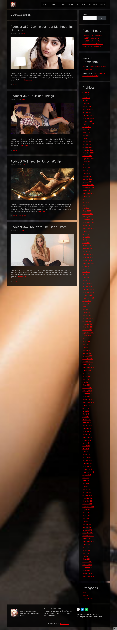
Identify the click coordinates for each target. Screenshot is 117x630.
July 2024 (85, 164)
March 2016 (86, 454)
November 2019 (88, 327)
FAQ (77, 4)
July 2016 (85, 443)
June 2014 (86, 515)
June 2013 (86, 550)
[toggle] (115, 628)
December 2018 (87, 359)
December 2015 (87, 463)
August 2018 (86, 370)
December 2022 (88, 220)
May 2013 (85, 553)
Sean (84, 66)
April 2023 (86, 208)
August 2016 (86, 440)
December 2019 (87, 324)
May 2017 (85, 414)
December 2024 (88, 150)
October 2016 (87, 434)
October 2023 (87, 191)
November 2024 (88, 153)
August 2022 (86, 231)
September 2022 (88, 228)
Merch (84, 4)
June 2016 (86, 446)
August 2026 (86, 92)
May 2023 (85, 205)
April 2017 (85, 417)
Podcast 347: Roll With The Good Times (39, 227)
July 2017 (85, 408)
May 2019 (85, 344)
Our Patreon (93, 4)
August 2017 (86, 405)
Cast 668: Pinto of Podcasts (92, 35)
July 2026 (85, 95)
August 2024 (86, 162)
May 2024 (85, 170)
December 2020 (88, 289)
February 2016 (87, 457)
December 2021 (87, 254)
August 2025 (86, 127)
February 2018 (87, 388)
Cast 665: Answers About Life (92, 44)
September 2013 (88, 541)
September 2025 (88, 124)
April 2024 (86, 173)
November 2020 (88, 292)
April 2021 (85, 278)
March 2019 (86, 350)
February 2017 (87, 423)
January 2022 (87, 251)
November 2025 (88, 118)
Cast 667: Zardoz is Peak (91, 38)
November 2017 (87, 396)
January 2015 (87, 495)
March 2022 (86, 246)
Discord (102, 4)
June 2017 (86, 411)
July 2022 (85, 234)
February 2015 (87, 492)
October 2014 (87, 504)
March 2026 (86, 106)
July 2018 (85, 373)
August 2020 (86, 301)
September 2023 (88, 193)
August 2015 (86, 475)
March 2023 (86, 211)
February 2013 (87, 562)
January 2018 (87, 391)
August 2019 (86, 336)
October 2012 (87, 573)
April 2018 (85, 382)
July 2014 (85, 512)
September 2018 (88, 367)
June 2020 (86, 307)
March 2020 (86, 315)
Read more (28, 80)
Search (84, 15)
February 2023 (87, 214)
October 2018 (87, 365)
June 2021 (86, 272)
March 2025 (86, 141)
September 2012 (88, 576)
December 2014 (87, 498)
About (63, 4)
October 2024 (87, 156)
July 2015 (85, 478)
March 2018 (86, 385)
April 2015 (85, 486)
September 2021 (88, 263)
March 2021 (86, 280)
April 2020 (86, 312)
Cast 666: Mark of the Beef (91, 41)
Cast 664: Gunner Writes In (91, 47)
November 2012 (87, 570)
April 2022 (86, 243)
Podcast (15, 84)
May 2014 (85, 518)
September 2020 (88, 298)
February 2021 (87, 283)
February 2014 (87, 527)
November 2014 (88, 501)
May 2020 (85, 309)
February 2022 (87, 249)
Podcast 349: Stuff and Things (32, 96)
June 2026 (86, 98)
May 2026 (85, 101)
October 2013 (87, 539)
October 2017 (87, 399)
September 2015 (88, 472)
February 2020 (87, 318)
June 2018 (86, 376)
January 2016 (87, 460)
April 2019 (85, 347)
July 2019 (85, 338)
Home (44, 4)
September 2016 (88, 437)
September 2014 (88, 507)
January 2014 (87, 530)
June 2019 (86, 341)
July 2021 (85, 269)
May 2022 (85, 240)
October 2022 (87, 225)
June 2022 (86, 237)
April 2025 (86, 138)
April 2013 (85, 556)
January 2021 (87, 286)
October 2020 (87, 295)
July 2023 (85, 199)
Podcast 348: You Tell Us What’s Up (36, 161)
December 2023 (88, 185)
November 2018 (87, 362)
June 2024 (86, 167)
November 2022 (88, 222)
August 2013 (86, 544)
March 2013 (86, 559)
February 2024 (87, 179)
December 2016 (87, 428)
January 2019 (87, 356)
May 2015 (85, 483)
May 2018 (85, 379)
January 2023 (87, 217)
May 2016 (85, 449)
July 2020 (85, 304)
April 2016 (85, 452)
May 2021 (85, 275)
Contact (70, 4)
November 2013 (88, 536)
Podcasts (52, 4)
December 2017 (87, 394)
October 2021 (87, 260)
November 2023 (88, 188)
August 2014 (86, 510)
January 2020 (87, 321)
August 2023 (86, 196)
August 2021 (86, 266)
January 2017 (87, 425)
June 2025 (86, 133)
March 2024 (86, 176)
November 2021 (87, 257)
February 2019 (87, 353)
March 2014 (86, 524)
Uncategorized (22, 215)
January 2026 (87, 112)
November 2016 (88, 431)
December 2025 (88, 115)
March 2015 (86, 489)
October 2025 (87, 121)
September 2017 (88, 402)
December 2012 (87, 568)
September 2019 (88, 333)
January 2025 (87, 147)
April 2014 (85, 521)
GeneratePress (64, 624)
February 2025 (87, 144)
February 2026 (87, 109)
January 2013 (87, 565)
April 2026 (86, 104)
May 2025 (85, 135)
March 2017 (86, 420)
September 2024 (88, 159)
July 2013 (85, 547)
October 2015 (87, 469)
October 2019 (87, 330)
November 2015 (87, 466)
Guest (84, 592)
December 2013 (87, 533)
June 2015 (86, 481)
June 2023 (86, 202)
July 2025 (85, 130)
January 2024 (87, 182)
